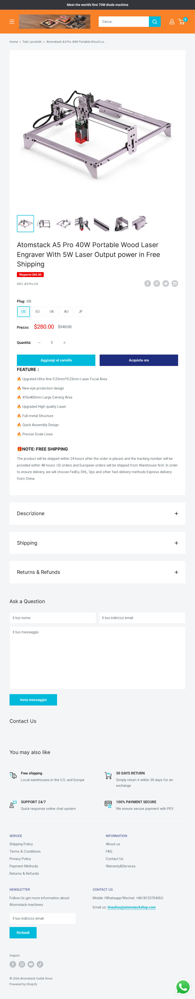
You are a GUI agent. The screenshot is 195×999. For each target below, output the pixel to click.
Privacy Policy (20, 859)
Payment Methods (24, 866)
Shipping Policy (21, 844)
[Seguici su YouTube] (31, 964)
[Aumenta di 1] (64, 343)
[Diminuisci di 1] (39, 343)
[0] (182, 21)
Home (14, 41)
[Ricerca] (155, 21)
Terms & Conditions (25, 851)
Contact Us (114, 859)
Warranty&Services (121, 866)
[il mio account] (172, 21)
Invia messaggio (33, 700)
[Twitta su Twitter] (165, 283)
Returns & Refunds (24, 873)
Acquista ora (139, 360)
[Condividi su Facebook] (147, 283)
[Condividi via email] (174, 283)
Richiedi (23, 933)
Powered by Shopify (23, 984)
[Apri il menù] (12, 22)
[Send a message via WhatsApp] (183, 987)
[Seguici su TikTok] (40, 964)
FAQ (109, 851)
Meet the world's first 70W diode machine (97, 5)
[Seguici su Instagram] (22, 964)
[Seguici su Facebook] (13, 964)
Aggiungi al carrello (56, 360)
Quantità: (24, 343)
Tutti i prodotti (32, 41)
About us (113, 844)
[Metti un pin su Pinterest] (156, 283)
